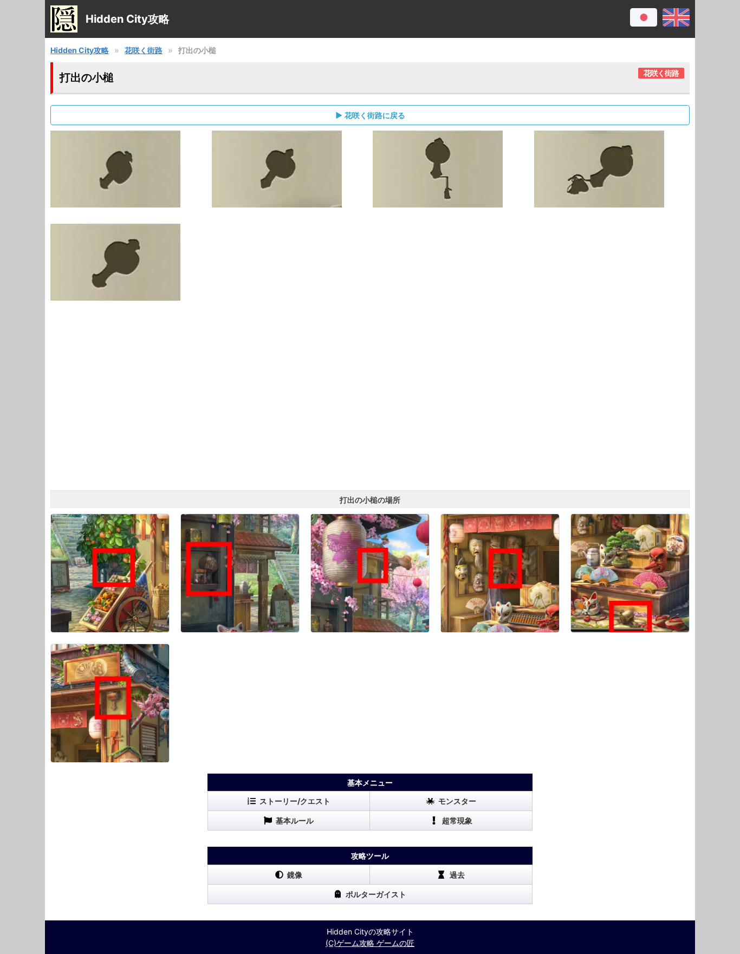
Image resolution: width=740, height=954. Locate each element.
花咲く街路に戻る (375, 115)
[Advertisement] (370, 403)
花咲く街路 (144, 50)
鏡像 (294, 874)
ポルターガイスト (376, 894)
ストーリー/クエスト (294, 801)
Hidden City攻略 (79, 50)
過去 (457, 874)
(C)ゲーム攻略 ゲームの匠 (370, 942)
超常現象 (457, 820)
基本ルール (295, 820)
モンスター (457, 801)
